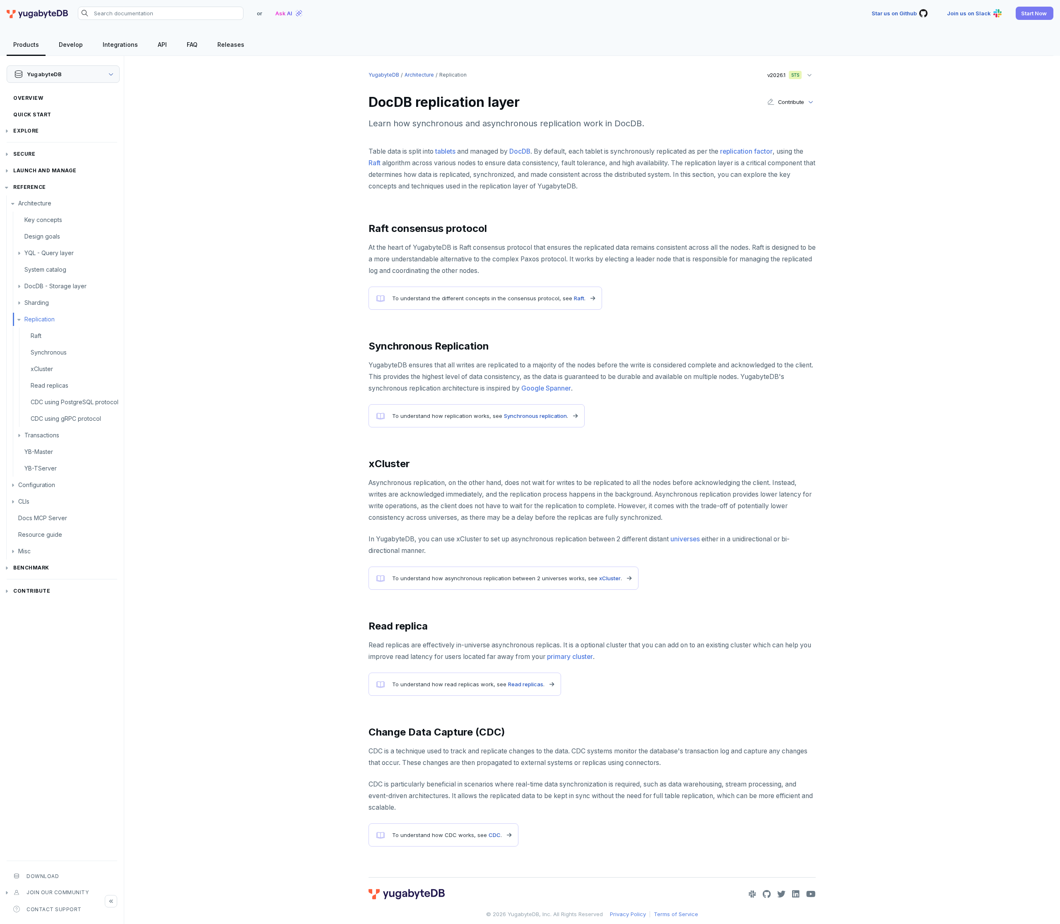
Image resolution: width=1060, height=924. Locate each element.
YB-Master (38, 451)
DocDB (519, 151)
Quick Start (32, 114)
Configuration (36, 484)
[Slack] (752, 894)
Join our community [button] (57, 892)
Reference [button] (29, 187)
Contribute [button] (791, 102)
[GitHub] (767, 894)
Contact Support (54, 909)
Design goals (42, 236)
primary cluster (570, 657)
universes (685, 539)
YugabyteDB (384, 75)
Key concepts (43, 219)
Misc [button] (24, 551)
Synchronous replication (535, 416)
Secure (24, 154)
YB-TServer (40, 468)
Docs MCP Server (42, 517)
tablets (445, 151)
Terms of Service (676, 914)
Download (42, 876)
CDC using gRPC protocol (66, 418)
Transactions (41, 435)
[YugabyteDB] (37, 13)
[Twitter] (781, 894)
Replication (39, 319)
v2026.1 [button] (780, 73)
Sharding (36, 302)
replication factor (746, 151)
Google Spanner (546, 388)
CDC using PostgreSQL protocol (74, 401)
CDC (495, 835)
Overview (28, 98)
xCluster (42, 368)
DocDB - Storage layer (55, 286)
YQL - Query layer (49, 252)
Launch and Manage (45, 170)
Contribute (31, 591)
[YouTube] (811, 894)
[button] (1034, 13)
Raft (36, 335)
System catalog (45, 269)
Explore (26, 131)
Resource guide (40, 534)
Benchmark (31, 568)
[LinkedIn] (796, 894)
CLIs (23, 501)
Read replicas (49, 385)
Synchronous (49, 352)
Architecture (34, 203)
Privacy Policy (628, 914)
